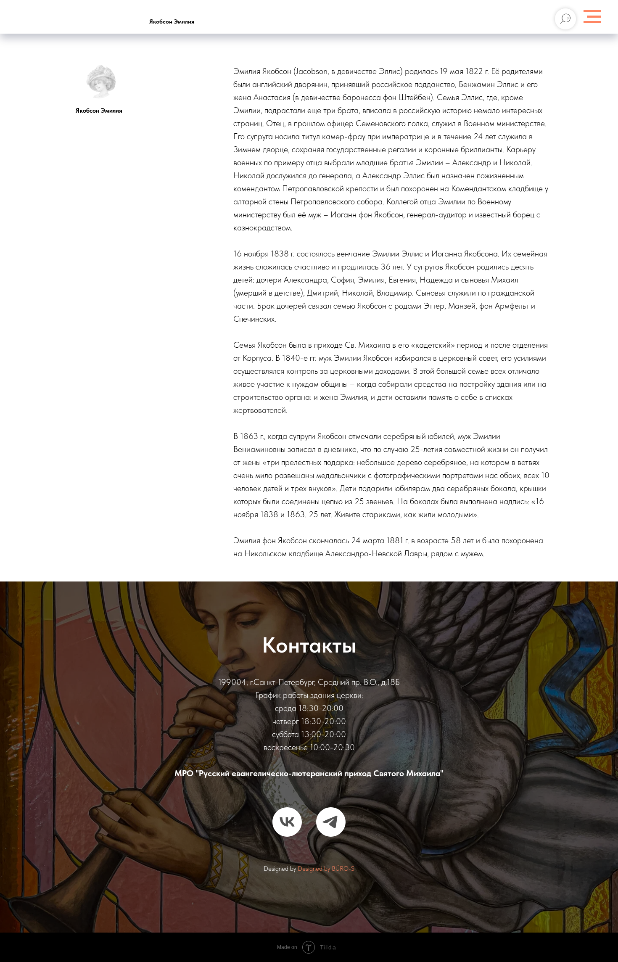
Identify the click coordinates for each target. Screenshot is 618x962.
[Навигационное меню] (592, 17)
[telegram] (331, 822)
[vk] (287, 822)
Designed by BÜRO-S (326, 868)
